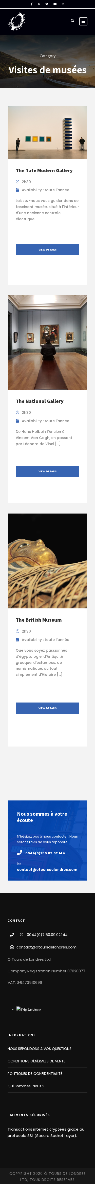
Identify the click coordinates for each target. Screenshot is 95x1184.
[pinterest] (39, 4)
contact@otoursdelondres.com (46, 947)
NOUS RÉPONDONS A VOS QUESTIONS (39, 1048)
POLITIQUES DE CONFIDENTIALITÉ (35, 1073)
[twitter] (46, 4)
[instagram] (63, 4)
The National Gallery (40, 401)
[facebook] (32, 4)
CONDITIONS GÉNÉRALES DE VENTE (36, 1061)
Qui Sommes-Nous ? (26, 1086)
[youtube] (54, 4)
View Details (48, 250)
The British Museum (39, 620)
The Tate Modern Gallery (44, 170)
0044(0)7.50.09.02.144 (47, 934)
